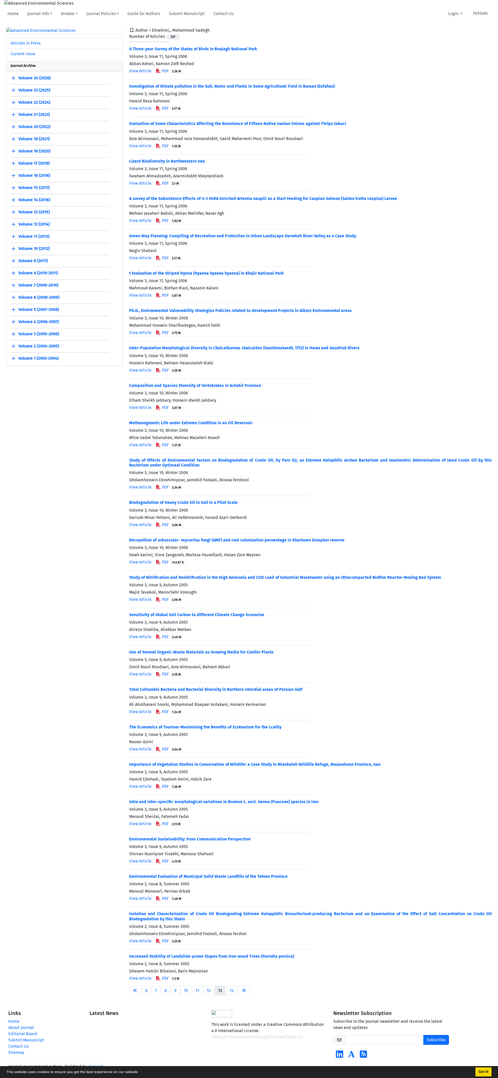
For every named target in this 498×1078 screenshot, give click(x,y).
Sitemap (16, 1052)
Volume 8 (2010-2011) (38, 273)
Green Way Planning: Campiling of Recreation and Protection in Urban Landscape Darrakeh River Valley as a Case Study (242, 235)
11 (197, 990)
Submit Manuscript (187, 13)
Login (453, 13)
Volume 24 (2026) (34, 78)
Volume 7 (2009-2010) (38, 285)
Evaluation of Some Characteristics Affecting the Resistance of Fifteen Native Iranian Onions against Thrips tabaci (237, 123)
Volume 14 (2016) (34, 200)
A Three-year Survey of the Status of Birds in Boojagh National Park (193, 48)
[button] (140, 1072)
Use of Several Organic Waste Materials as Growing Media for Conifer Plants (201, 652)
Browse (67, 13)
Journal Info (38, 13)
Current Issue (23, 53)
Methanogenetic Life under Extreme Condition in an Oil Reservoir (191, 422)
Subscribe (436, 1039)
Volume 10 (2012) (34, 248)
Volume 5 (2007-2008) (38, 309)
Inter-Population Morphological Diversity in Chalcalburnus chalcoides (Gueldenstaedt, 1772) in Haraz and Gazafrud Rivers (244, 347)
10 (186, 990)
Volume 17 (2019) (34, 163)
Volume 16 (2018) (34, 175)
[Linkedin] (339, 1055)
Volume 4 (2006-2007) (38, 321)
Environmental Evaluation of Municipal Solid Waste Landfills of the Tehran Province (208, 876)
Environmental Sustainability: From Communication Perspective (190, 839)
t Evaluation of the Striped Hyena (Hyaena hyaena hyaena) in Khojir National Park (206, 273)
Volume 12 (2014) (34, 224)
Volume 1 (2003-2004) (38, 358)
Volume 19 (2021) (34, 139)
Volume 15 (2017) (34, 187)
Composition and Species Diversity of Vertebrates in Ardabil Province (195, 385)
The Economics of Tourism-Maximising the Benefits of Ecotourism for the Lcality (205, 727)
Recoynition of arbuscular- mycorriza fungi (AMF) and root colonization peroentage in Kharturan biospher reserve (236, 540)
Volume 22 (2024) (34, 102)
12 (209, 990)
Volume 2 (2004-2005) (38, 346)
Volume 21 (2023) (34, 114)
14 (232, 990)
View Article (140, 70)
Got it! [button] (483, 1072)
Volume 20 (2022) (34, 126)
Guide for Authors (143, 13)
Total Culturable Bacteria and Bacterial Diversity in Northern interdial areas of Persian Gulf (215, 689)
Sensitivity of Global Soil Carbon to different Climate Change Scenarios (196, 614)
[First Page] (135, 991)
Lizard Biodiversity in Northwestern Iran (167, 161)
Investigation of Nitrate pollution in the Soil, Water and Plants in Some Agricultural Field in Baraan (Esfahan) (232, 86)
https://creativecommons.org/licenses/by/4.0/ (257, 1036)
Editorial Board (22, 1033)
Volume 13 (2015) (34, 212)
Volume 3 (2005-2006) (38, 334)
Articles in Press (25, 43)
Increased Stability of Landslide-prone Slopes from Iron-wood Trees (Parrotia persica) (211, 956)
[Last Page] (244, 991)
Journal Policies (101, 13)
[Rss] (363, 1055)
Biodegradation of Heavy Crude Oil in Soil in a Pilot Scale (183, 502)
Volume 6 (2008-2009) (38, 297)
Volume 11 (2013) (33, 236)
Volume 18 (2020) (34, 151)
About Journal (21, 1027)
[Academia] (351, 1055)
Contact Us (223, 13)
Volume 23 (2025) (34, 90)
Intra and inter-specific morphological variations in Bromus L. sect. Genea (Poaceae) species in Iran (224, 801)
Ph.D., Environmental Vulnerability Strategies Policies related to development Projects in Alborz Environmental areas (240, 310)
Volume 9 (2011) (33, 261)
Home (13, 13)
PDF (171, 70)
